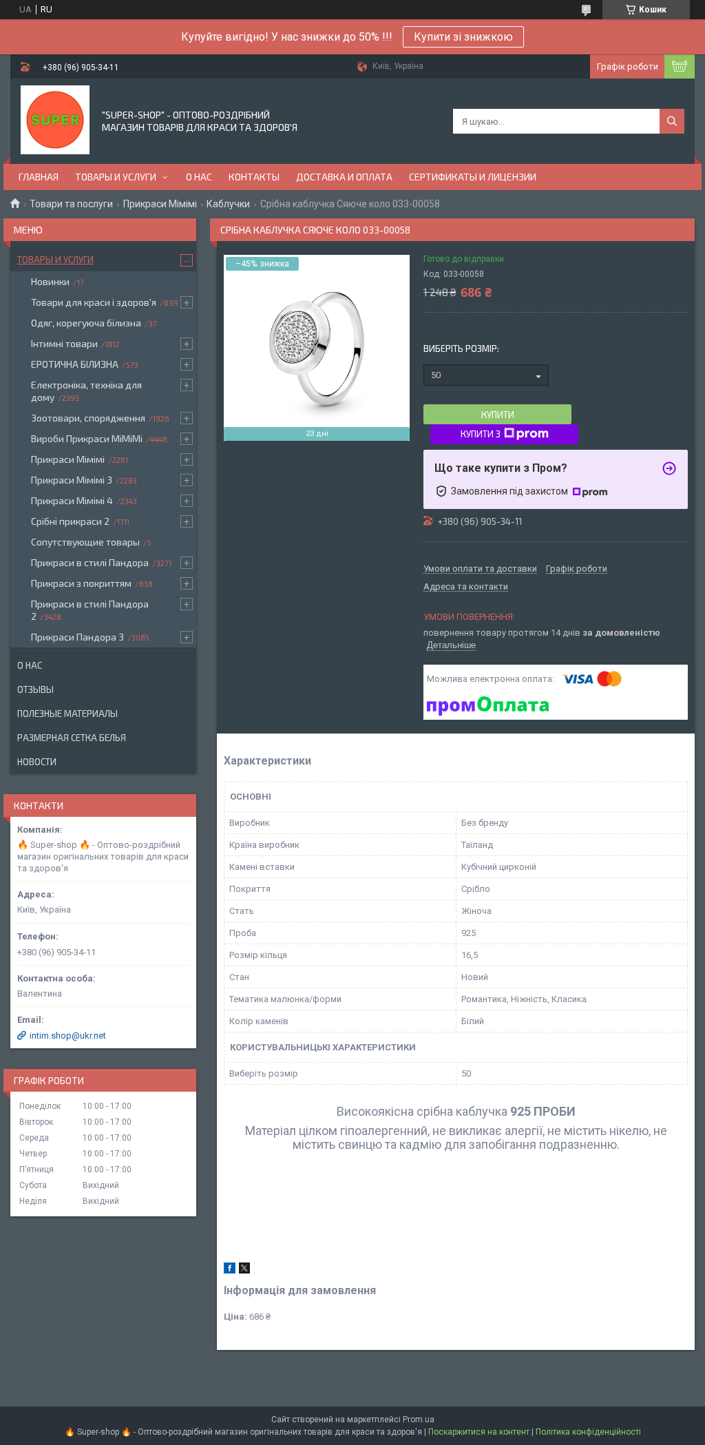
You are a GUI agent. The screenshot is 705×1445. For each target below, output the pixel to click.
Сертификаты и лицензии (472, 177)
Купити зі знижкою (463, 36)
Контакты (254, 177)
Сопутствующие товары (85, 542)
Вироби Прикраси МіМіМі (87, 438)
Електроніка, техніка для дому (86, 391)
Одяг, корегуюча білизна (86, 323)
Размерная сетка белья (71, 737)
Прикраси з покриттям (81, 583)
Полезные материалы (67, 713)
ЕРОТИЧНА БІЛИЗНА (74, 364)
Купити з (481, 433)
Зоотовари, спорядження (88, 418)
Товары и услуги (115, 177)
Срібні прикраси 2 (70, 521)
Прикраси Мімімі (160, 203)
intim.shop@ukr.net (68, 1035)
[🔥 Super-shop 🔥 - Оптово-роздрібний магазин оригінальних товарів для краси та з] (55, 119)
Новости (36, 761)
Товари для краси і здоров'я (93, 302)
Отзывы (35, 689)
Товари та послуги (71, 203)
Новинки (50, 281)
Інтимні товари (64, 343)
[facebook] (229, 1270)
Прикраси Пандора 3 (77, 637)
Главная (39, 177)
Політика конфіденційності (588, 1432)
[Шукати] (672, 121)
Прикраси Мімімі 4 (72, 500)
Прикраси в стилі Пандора (90, 562)
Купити (497, 414)
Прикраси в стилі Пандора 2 (90, 610)
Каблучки (228, 203)
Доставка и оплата (344, 177)
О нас (199, 177)
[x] (244, 1270)
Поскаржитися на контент (478, 1432)
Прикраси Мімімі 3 (71, 480)
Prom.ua (418, 1419)
